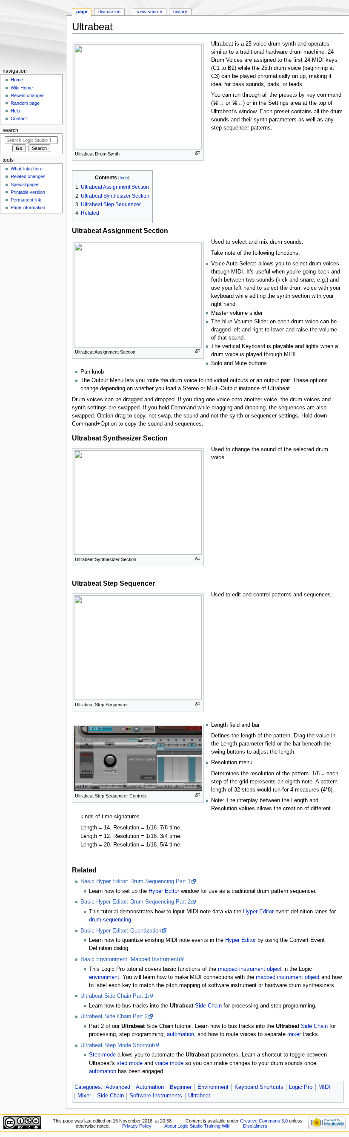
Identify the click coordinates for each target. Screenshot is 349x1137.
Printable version (28, 192)
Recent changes (28, 95)
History (180, 11)
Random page (25, 103)
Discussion (109, 11)
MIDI (324, 1087)
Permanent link (26, 199)
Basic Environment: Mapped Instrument (129, 959)
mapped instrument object (250, 969)
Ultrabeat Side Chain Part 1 (114, 996)
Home (17, 79)
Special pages (25, 184)
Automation (150, 1087)
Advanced (118, 1087)
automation (180, 1034)
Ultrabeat (199, 1096)
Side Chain (208, 1006)
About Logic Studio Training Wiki (197, 1125)
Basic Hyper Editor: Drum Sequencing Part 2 (135, 902)
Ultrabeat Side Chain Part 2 (114, 1016)
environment (104, 977)
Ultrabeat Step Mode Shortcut (117, 1045)
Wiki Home (22, 87)
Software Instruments (155, 1096)
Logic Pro (300, 1087)
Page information (28, 207)
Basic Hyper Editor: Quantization (120, 931)
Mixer (84, 1096)
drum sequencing (110, 920)
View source (149, 11)
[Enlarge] (198, 153)
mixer (294, 1034)
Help (15, 110)
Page (81, 11)
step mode (130, 1063)
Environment (213, 1087)
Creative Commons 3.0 (264, 1120)
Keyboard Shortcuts (259, 1087)
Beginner (181, 1087)
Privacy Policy (137, 1125)
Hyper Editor (164, 891)
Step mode (102, 1055)
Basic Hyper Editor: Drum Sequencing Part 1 (135, 881)
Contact (19, 118)
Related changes (28, 176)
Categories (87, 1087)
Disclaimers (255, 1125)
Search (10, 130)
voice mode (169, 1063)
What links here (27, 168)
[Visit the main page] (33, 33)
